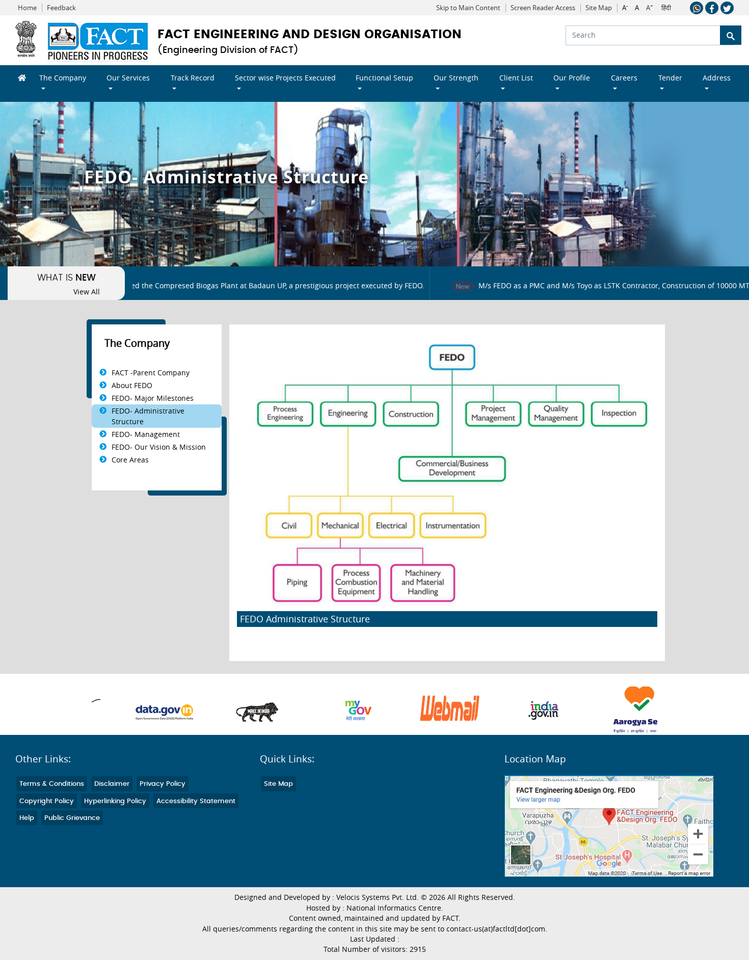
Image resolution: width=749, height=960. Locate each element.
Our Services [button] (128, 78)
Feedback (61, 8)
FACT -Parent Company (151, 372)
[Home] (18, 78)
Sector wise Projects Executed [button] (285, 78)
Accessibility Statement (195, 801)
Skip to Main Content (468, 8)
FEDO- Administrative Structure (148, 416)
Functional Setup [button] (384, 78)
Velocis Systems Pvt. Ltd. (377, 897)
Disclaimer (111, 784)
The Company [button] (62, 78)
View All (86, 291)
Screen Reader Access (543, 8)
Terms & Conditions (51, 784)
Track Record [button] (193, 78)
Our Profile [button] (571, 78)
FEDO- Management (146, 434)
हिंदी (666, 8)
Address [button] (717, 78)
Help (26, 818)
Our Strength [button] (456, 78)
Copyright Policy (46, 801)
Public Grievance (72, 818)
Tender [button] (670, 78)
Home (27, 8)
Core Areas (130, 459)
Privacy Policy (162, 784)
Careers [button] (624, 78)
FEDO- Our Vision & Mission (159, 447)
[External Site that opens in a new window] (137, 711)
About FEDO (132, 385)
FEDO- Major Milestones (153, 398)
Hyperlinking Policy (115, 801)
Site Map (598, 8)
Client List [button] (516, 78)
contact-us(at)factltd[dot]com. (496, 929)
